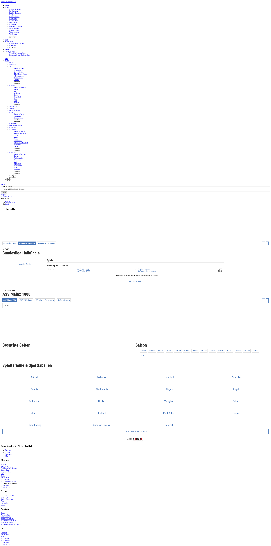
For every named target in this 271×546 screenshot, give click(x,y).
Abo (6, 456)
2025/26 (143, 351)
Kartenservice (18, 118)
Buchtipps (17, 93)
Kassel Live (5, 497)
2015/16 (221, 351)
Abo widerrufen (6, 487)
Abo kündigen (5, 485)
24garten (16, 89)
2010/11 (143, 355)
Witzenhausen (14, 32)
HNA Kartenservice (7, 495)
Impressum (17, 164)
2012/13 (247, 351)
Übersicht (4, 533)
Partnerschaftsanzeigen (8, 521)
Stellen (16, 135)
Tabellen (16, 80)
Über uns (8, 450)
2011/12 (255, 351)
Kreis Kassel (13, 21)
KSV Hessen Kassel (20, 74)
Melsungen (13, 22)
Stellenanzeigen (6, 517)
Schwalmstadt (14, 28)
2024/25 (152, 351)
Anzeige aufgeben (20, 133)
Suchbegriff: (7, 189)
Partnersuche (18, 141)
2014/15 (229, 351)
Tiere (15, 101)
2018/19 (195, 351)
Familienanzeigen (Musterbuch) (11, 524)
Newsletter (17, 160)
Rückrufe (12, 45)
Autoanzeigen (5, 515)
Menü (3, 184)
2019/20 (186, 351)
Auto (15, 91)
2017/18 (204, 351)
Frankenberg (13, 11)
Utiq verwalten (6, 472)
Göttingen (12, 15)
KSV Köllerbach (83, 269)
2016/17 (212, 351)
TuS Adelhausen (144, 269)
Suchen (4, 192)
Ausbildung (5, 479)
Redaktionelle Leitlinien (9, 468)
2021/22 (178, 351)
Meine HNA (5, 535)
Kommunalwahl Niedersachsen (19, 55)
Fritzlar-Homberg (15, 13)
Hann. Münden (14, 17)
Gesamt (7, 305)
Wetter (3, 505)
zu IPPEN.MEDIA (7, 196)
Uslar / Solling (14, 30)
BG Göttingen (18, 78)
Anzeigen (8, 454)
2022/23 (169, 351)
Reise (15, 99)
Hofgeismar (13, 19)
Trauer (16, 139)
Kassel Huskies (19, 72)
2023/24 (160, 351)
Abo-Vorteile (5, 540)
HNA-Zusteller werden (8, 481)
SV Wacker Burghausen (147, 271)
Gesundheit (17, 97)
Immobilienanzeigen (7, 519)
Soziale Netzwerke (7, 499)
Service (7, 452)
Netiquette (17, 169)
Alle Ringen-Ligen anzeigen (136, 431)
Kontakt (16, 146)
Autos (16, 137)
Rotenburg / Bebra (15, 26)
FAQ (15, 162)
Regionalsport (18, 70)
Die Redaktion (18, 158)
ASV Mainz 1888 (83, 271)
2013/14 (238, 351)
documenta (17, 116)
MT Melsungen (19, 76)
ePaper (3, 536)
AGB (15, 167)
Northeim (12, 24)
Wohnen (16, 103)
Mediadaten (17, 145)
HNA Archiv (5, 538)
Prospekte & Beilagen (21, 143)
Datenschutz (18, 165)
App (2, 501)
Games (16, 95)
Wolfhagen (13, 34)
